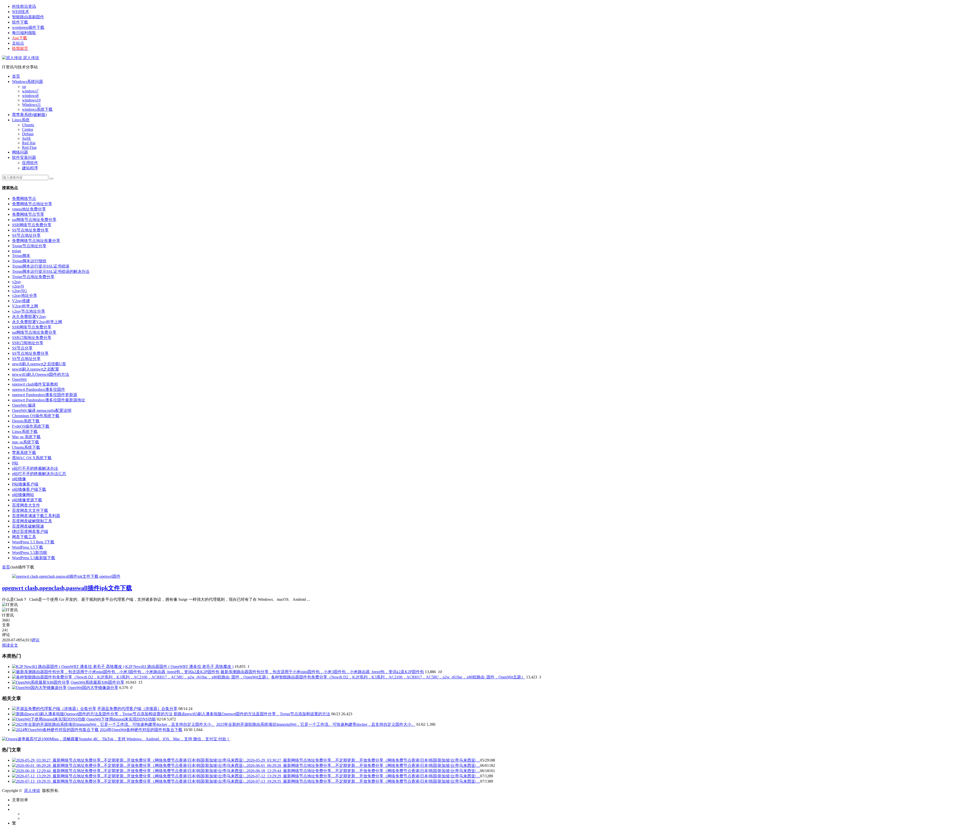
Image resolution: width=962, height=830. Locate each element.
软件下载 (20, 22)
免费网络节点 (24, 198)
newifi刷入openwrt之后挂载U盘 (39, 364)
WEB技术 (20, 12)
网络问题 (20, 152)
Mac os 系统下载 (26, 437)
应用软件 (30, 163)
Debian (28, 134)
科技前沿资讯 (24, 6)
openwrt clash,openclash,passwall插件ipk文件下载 (67, 588)
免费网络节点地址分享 (32, 204)
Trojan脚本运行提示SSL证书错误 (40, 266)
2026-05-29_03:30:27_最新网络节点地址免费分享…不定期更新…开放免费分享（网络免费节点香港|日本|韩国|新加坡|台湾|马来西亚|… (363, 760)
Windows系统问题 (27, 81)
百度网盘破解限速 (28, 526)
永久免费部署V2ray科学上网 (37, 322)
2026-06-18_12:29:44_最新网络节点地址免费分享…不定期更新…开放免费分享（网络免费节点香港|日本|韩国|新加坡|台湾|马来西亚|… (363, 771)
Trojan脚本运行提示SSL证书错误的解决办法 (50, 271)
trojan (16, 251)
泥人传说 (30, 58)
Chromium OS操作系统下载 (35, 416)
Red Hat (28, 143)
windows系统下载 (37, 109)
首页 (16, 76)
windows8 (30, 95)
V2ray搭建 (21, 301)
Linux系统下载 (25, 431)
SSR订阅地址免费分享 (31, 337)
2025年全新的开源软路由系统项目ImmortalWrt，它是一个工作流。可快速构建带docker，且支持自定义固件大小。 (315, 724)
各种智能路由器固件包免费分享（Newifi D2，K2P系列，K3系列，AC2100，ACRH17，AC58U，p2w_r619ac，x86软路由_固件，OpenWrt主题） (398, 677)
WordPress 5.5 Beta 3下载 (33, 542)
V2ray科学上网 (25, 306)
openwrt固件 (110, 576)
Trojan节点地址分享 (29, 246)
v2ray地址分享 (24, 295)
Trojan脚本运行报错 (29, 261)
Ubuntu (28, 125)
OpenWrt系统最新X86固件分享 (97, 682)
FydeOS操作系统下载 (30, 426)
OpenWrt (19, 379)
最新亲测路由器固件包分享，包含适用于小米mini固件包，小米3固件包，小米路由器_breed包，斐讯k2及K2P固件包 (322, 672)
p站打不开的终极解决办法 (35, 468)
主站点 (18, 43)
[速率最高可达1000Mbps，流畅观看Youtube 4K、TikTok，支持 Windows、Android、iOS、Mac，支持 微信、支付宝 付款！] (116, 739)
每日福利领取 (24, 33)
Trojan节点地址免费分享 (33, 277)
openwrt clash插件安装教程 (35, 384)
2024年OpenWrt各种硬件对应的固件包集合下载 (141, 730)
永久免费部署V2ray (29, 316)
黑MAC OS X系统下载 (32, 458)
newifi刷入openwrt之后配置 (35, 369)
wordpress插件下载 (28, 27)
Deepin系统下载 (26, 421)
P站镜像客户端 (25, 484)
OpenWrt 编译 (24, 405)
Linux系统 (21, 120)
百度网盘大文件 (26, 505)
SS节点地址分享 (26, 235)
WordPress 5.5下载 (27, 547)
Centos (27, 129)
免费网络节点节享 (28, 214)
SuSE (26, 138)
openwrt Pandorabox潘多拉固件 (38, 389)
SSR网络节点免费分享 (31, 225)
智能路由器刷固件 (28, 17)
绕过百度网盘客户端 (30, 531)
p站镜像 (19, 479)
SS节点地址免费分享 (30, 230)
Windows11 (31, 104)
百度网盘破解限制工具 (32, 521)
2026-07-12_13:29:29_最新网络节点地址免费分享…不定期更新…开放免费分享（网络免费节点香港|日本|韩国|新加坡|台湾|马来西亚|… (363, 776)
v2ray (16, 282)
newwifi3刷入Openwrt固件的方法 (40, 374)
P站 (15, 463)
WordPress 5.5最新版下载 (33, 558)
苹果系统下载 (24, 452)
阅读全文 (10, 645)
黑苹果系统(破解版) (29, 114)
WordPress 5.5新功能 (29, 552)
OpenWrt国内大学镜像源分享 (93, 687)
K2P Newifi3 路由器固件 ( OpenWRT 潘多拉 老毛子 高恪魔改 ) (179, 666)
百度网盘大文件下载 (30, 510)
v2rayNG (19, 291)
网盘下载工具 (24, 537)
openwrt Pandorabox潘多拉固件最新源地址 (48, 400)
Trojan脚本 (21, 256)
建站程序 (30, 168)
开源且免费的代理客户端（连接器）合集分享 (137, 708)
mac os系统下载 (25, 442)
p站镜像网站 (23, 495)
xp (24, 86)
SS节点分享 (22, 348)
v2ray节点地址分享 (28, 311)
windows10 (31, 100)
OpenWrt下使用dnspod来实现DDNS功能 (121, 719)
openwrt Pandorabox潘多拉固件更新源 (44, 395)
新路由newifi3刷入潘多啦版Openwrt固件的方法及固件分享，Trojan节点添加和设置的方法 (252, 714)
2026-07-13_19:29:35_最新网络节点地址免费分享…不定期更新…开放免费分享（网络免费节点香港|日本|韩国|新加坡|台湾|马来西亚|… (363, 781)
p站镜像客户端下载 (29, 489)
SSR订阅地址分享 (27, 343)
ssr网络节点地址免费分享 (34, 219)
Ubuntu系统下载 (26, 447)
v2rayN (18, 286)
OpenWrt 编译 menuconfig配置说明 (41, 410)
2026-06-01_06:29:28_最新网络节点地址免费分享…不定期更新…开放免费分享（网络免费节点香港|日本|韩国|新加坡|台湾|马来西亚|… (363, 765)
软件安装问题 (24, 157)
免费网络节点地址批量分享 (36, 241)
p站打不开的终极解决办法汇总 (39, 473)
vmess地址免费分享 (29, 209)
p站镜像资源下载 (27, 500)
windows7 (30, 91)
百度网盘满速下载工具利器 (36, 516)
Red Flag (29, 147)
